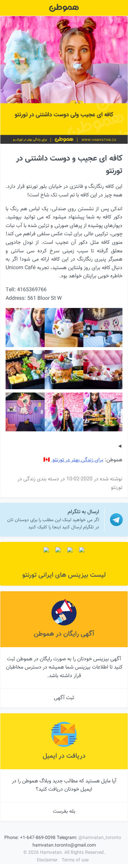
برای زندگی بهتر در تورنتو (77, 460)
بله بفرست (64, 811)
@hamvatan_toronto (99, 838)
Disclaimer (47, 860)
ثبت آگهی (64, 698)
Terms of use (75, 860)
